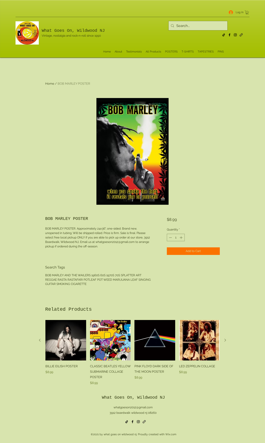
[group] (132, 353)
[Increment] (181, 237)
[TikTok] (224, 35)
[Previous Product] (39, 340)
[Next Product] (225, 340)
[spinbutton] (175, 237)
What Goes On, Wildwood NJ (73, 30)
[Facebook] (229, 35)
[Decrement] (170, 237)
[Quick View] (65, 340)
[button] (247, 12)
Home (49, 83)
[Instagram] (235, 35)
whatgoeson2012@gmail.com (133, 407)
